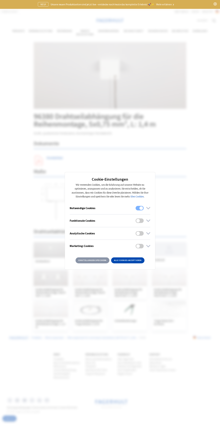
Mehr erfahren (164, 4)
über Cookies (137, 196)
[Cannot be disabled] (140, 208)
